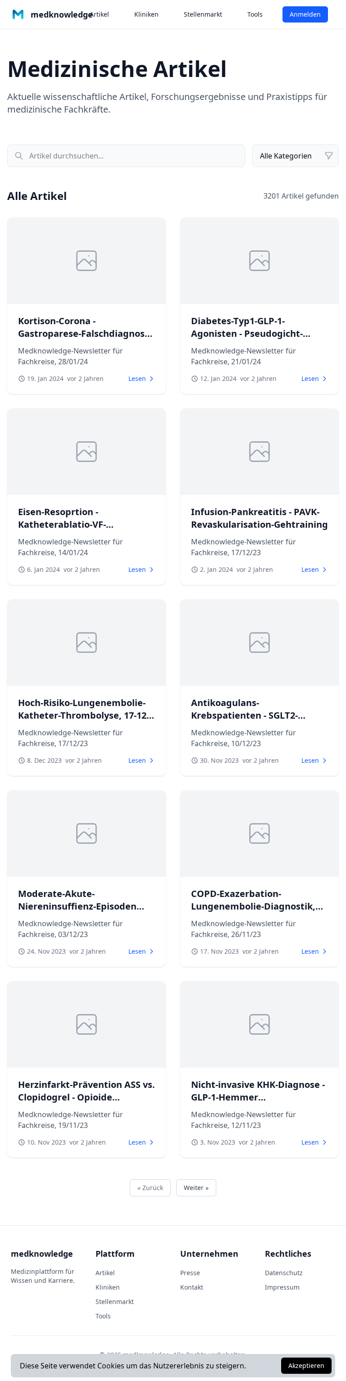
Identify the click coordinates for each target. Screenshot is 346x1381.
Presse (190, 1272)
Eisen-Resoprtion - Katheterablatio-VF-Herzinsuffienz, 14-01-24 (70, 524)
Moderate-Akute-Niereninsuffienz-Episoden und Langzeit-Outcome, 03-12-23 (84, 912)
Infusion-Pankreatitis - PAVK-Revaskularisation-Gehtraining (259, 518)
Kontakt (191, 1287)
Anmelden (305, 14)
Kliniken (146, 14)
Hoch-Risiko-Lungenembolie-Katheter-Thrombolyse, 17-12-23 (83, 715)
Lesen (137, 378)
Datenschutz (284, 1272)
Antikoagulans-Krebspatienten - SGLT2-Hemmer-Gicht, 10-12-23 (244, 715)
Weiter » (196, 1187)
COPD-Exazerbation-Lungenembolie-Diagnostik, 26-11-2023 (253, 906)
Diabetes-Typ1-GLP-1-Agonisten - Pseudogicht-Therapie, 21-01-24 (247, 333)
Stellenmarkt (203, 14)
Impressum (282, 1287)
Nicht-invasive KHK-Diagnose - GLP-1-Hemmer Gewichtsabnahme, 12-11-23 (258, 1097)
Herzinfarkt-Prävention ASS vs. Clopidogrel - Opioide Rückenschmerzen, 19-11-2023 (86, 1097)
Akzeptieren (306, 1365)
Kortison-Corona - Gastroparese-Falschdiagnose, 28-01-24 (85, 333)
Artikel (99, 14)
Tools (255, 14)
